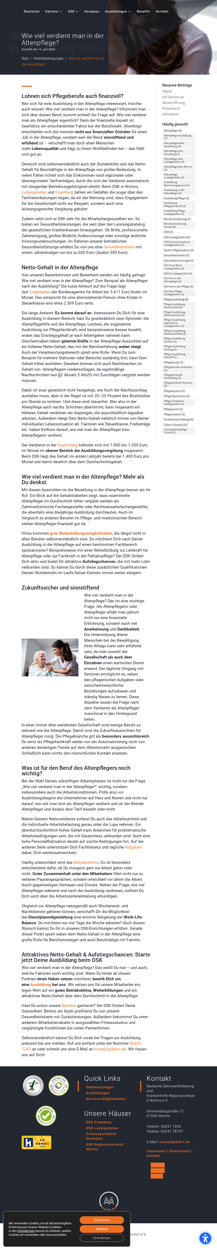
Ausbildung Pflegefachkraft (175, 204)
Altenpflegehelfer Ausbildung (174, 144)
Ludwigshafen (34, 192)
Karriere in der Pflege (178, 286)
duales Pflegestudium (178, 250)
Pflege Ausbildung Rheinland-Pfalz (175, 332)
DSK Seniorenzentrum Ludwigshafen (177, 243)
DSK (168, 232)
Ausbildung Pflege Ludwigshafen (174, 212)
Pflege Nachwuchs (176, 396)
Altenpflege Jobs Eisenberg (173, 152)
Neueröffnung (173, 102)
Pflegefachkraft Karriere (178, 384)
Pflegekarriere (174, 391)
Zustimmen (101, 1220)
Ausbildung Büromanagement (176, 183)
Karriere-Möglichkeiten (106, 1099)
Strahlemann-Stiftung (178, 419)
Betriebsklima (86, 862)
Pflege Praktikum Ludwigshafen (174, 402)
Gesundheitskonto (176, 255)
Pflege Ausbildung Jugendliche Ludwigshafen (174, 323)
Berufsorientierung (177, 219)
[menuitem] (32, 16)
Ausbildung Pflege (176, 198)
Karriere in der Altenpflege (172, 279)
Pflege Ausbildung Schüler (174, 340)
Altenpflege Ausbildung (177, 137)
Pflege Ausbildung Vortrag (174, 347)
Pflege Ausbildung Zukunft (174, 355)
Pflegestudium (174, 414)
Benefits (69, 1005)
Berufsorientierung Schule (175, 225)
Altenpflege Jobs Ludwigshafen (174, 160)
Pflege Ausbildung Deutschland (174, 305)
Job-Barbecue (173, 97)
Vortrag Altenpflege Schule (175, 431)
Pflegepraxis (173, 409)
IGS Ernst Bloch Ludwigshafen (174, 266)
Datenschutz (179, 1151)
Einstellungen (26, 1231)
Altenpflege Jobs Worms (178, 168)
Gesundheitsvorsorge (178, 260)
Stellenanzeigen (100, 1087)
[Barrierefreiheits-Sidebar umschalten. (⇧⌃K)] (205, 1238)
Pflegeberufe (173, 362)
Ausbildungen (98, 1093)
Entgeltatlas (39, 291)
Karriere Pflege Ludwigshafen (174, 292)
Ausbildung (68, 445)
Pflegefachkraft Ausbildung (173, 376)
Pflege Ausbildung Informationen (174, 313)
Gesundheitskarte (119, 247)
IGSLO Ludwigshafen (178, 273)
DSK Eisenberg (98, 1122)
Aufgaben (133, 847)
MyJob (167, 91)
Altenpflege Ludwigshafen (174, 176)
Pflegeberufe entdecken (178, 368)
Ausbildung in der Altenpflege (174, 191)
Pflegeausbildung (176, 299)
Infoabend (170, 114)
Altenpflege (172, 130)
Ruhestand (171, 108)
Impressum (156, 1151)
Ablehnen (102, 1229)
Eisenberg (64, 192)
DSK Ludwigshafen (177, 237)
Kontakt (153, 1156)
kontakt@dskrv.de (110, 1049)
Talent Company (175, 424)
